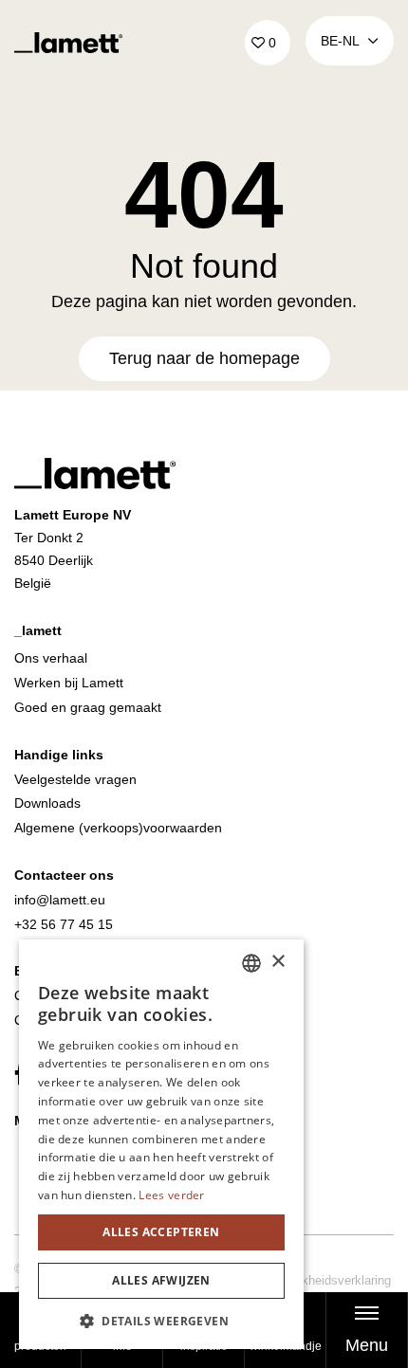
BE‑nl (340, 40)
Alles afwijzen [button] (161, 1280)
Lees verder (171, 1195)
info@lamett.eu (59, 899)
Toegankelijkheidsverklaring (315, 1280)
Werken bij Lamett (68, 682)
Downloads (47, 803)
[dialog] (161, 1144)
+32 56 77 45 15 (63, 924)
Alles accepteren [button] (160, 1232)
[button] (161, 1320)
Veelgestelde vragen (75, 779)
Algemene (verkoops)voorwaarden (118, 827)
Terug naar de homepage (204, 358)
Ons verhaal (50, 658)
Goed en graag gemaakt (87, 707)
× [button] (277, 962)
